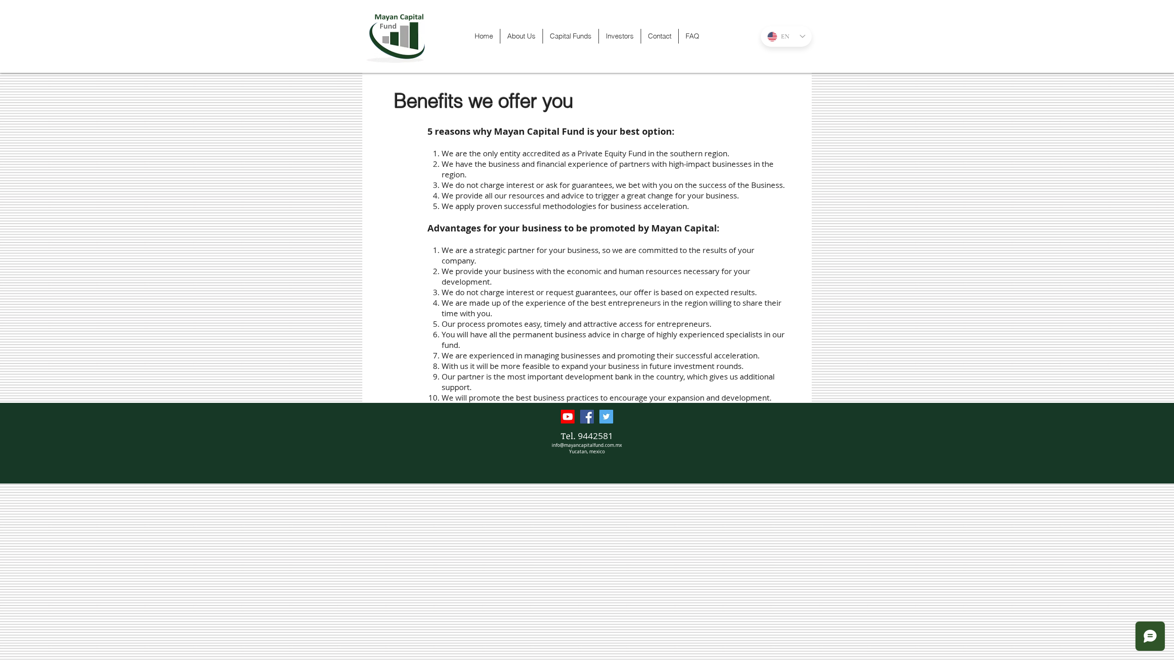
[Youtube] (568, 417)
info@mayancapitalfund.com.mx (587, 445)
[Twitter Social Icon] (606, 417)
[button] (570, 36)
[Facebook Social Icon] (587, 417)
